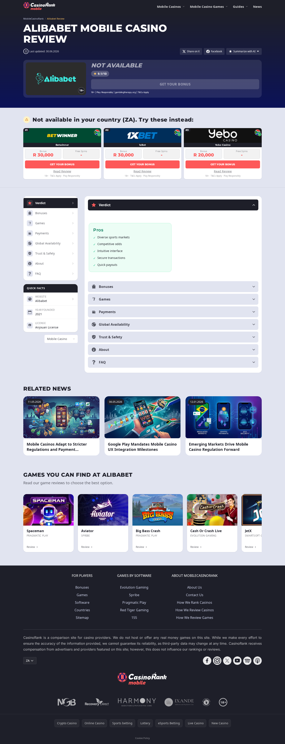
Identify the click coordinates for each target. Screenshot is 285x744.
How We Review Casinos (194, 610)
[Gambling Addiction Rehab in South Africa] (137, 702)
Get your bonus (175, 84)
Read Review (62, 171)
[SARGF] (206, 702)
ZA (28, 661)
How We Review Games (194, 617)
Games (82, 595)
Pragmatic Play (134, 602)
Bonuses (82, 587)
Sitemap (82, 617)
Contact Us (194, 595)
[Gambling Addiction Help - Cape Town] (179, 702)
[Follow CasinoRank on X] (227, 660)
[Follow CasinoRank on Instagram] (217, 660)
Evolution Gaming (134, 587)
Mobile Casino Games (207, 6)
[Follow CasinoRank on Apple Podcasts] (257, 660)
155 (134, 617)
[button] (173, 204)
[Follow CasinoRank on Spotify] (247, 660)
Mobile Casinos (169, 6)
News (257, 6)
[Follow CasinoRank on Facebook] (207, 660)
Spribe (134, 595)
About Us (194, 587)
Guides (238, 6)
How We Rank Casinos (194, 602)
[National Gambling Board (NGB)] (67, 702)
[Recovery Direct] (97, 702)
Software (82, 602)
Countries (82, 610)
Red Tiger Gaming (134, 610)
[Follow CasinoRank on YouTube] (237, 660)
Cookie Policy (142, 738)
